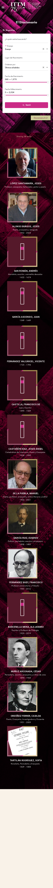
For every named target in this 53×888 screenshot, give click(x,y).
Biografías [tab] (10, 30)
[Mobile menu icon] (3, 7)
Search (28, 105)
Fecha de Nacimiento (14, 76)
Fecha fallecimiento (13, 89)
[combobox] (26, 49)
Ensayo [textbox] (8, 49)
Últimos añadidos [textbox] (12, 68)
